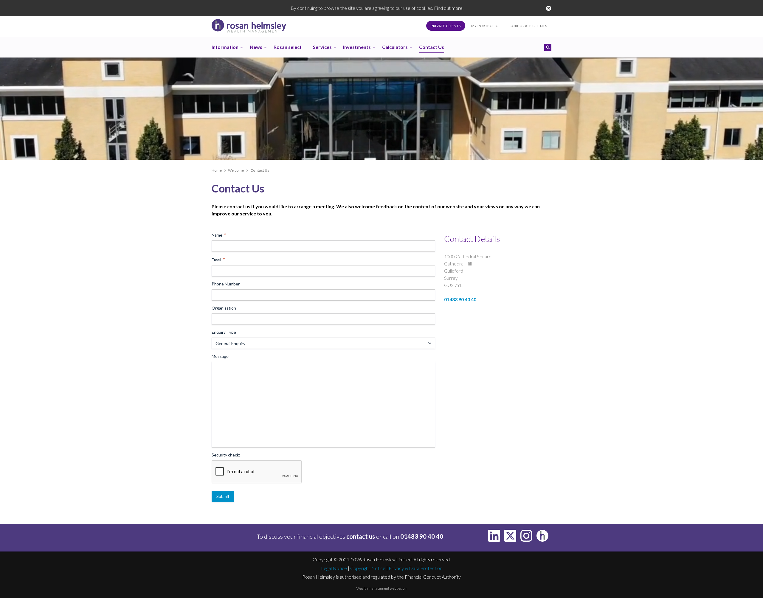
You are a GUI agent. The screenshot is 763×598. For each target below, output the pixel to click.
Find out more (448, 8)
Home (217, 170)
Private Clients (446, 26)
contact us (360, 536)
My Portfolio (485, 26)
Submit (222, 496)
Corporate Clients (528, 26)
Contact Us (431, 47)
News (256, 47)
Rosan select (288, 47)
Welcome (236, 170)
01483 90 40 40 (460, 299)
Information (225, 47)
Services (322, 47)
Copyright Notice (367, 568)
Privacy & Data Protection (415, 568)
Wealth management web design (381, 588)
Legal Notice (334, 568)
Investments (357, 47)
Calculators (395, 47)
